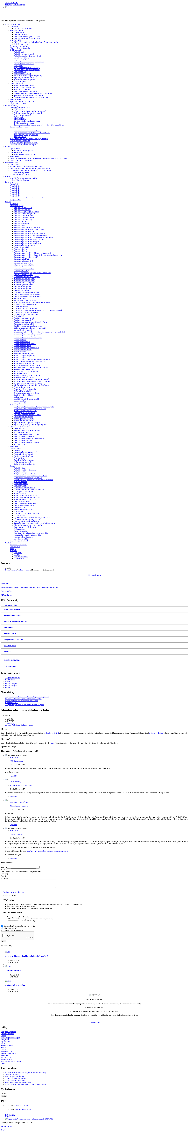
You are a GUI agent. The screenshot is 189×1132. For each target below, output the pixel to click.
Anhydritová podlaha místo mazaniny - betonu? (30, 235)
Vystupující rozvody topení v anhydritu (27, 535)
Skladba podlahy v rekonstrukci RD (26, 348)
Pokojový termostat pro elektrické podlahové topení (32, 133)
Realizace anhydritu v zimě (23, 320)
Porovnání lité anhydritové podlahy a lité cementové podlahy (31, 170)
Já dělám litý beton (20, 482)
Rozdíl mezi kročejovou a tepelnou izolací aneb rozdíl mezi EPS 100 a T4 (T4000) (38, 158)
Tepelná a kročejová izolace (19, 426)
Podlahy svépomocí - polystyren (21, 160)
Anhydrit (17, 450)
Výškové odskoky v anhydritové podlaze (28, 383)
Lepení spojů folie (20, 486)
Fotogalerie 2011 (15, 200)
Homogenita (18, 66)
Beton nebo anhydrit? (21, 247)
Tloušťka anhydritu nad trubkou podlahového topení (32, 359)
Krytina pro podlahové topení (24, 456)
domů (3, 1126)
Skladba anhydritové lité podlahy (25, 91)
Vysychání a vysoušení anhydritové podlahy (29, 95)
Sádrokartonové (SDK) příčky (24, 354)
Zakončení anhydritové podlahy (25, 389)
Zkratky (3, 1063)
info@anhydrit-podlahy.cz (15, 5)
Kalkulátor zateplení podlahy (24, 150)
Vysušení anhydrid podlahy (23, 537)
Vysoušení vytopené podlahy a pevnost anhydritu (31, 533)
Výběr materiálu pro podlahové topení (27, 423)
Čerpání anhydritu (20, 81)
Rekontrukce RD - (11, 703)
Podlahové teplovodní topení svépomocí (28, 113)
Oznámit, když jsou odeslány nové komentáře (19, 926)
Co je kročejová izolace (22, 58)
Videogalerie (14, 184)
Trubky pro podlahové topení (24, 123)
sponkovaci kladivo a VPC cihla (21, 785)
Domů (7, 570)
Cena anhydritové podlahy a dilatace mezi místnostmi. (32, 253)
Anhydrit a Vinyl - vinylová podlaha (26, 212)
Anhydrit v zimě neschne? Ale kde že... (27, 227)
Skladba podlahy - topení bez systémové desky (30, 438)
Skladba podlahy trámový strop (25, 344)
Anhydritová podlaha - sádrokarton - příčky (29, 229)
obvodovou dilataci (52, 733)
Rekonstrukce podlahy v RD (24, 324)
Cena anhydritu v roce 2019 (23, 261)
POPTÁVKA (19, 109)
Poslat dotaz (14, 204)
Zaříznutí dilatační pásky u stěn (24, 464)
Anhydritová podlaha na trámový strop (27, 243)
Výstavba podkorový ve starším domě (27, 375)
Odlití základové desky (22, 501)
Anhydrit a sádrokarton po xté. (24, 214)
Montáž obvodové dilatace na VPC (26, 495)
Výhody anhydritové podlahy (20, 48)
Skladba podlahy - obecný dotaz (25, 336)
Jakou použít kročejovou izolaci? (25, 154)
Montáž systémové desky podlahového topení (30, 111)
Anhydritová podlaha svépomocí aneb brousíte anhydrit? (24, 705)
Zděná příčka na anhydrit (22, 391)
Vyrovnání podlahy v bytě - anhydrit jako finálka (31, 367)
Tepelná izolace (15, 148)
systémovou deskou (156, 733)
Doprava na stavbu (20, 60)
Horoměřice (18, 553)
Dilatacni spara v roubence (19, 806)
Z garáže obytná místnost (22, 387)
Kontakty (8, 1126)
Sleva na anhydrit (20, 352)
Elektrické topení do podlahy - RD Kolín (28, 478)
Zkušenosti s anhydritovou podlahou (26, 393)
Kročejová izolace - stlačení (23, 275)
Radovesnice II (19, 559)
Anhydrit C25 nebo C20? (23, 208)
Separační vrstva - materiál (23, 330)
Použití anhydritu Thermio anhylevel (26, 312)
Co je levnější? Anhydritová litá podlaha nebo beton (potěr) (30, 168)
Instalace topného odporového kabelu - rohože (30, 409)
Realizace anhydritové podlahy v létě (18, 1082)
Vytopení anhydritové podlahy (24, 369)
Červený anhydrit (20, 403)
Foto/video (9, 182)
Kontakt (8, 543)
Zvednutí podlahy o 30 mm (23, 395)
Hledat (3, 1094)
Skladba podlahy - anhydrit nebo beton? (28, 334)
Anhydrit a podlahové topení (24, 54)
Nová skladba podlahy (22, 290)
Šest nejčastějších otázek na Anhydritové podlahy (31, 97)
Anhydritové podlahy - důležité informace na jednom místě (25, 1084)
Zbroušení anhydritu (21, 539)
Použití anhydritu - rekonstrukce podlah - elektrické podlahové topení (38, 310)
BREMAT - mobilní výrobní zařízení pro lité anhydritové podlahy (36, 42)
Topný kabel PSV (20, 137)
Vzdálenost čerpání (20, 373)
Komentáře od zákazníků (18, 545)
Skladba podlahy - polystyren (24, 436)
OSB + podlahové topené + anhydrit (26, 292)
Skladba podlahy (20, 340)
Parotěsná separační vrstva (23, 509)
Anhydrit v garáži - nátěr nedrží (25, 470)
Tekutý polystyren (20, 444)
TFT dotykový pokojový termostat (26, 135)
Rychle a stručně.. (16, 50)
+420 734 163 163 (11, 3)
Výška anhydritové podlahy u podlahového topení (31, 379)
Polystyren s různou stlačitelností (25, 304)
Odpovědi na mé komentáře (13, 930)
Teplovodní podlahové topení (20, 107)
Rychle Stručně (6, 1057)
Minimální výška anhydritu (23, 285)
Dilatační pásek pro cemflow (24, 269)
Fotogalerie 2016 (15, 188)
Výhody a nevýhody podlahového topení (24, 143)
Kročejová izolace (16, 152)
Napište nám (5, 583)
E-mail (4, 869)
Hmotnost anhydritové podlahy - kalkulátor (29, 62)
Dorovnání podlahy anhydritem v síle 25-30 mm (30, 476)
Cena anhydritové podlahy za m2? (26, 257)
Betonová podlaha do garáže (24, 454)
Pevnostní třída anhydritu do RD (25, 300)
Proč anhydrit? (19, 316)
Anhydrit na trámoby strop (23, 219)
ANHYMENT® (15, 40)
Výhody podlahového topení (24, 78)
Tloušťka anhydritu (20, 357)
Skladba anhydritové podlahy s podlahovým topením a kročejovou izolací (39, 332)
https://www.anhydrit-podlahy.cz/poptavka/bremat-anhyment (47, 851)
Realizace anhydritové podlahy (24, 85)
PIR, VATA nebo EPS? (22, 432)
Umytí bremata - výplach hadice (25, 527)
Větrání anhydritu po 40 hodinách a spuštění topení (31, 385)
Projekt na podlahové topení (23, 417)
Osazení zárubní (19, 507)
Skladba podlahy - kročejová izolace (26, 521)
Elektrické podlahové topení (19, 127)
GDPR (7, 1117)
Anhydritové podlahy (12, 24)
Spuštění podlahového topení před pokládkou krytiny (23, 699)
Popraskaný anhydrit (21, 306)
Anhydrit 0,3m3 (19, 468)
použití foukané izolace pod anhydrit (26, 399)
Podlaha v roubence (16, 834)
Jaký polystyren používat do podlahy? (27, 68)
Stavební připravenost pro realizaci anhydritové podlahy (33, 93)
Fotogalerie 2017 (15, 186)
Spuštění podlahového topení (20, 141)
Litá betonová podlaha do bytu (24, 488)
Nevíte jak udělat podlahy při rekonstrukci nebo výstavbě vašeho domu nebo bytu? (29, 587)
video (52, 743)
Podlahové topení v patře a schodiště (26, 513)
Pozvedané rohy (19, 515)
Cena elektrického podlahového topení (27, 131)
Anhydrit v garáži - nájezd (19, 541)
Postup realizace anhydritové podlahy (27, 70)
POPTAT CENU (94, 1022)
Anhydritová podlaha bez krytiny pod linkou (29, 233)
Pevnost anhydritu (20, 298)
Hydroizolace (14, 156)
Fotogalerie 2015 (15, 190)
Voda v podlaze (19, 529)
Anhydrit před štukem (21, 223)
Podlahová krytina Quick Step (20, 180)
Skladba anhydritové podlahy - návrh (27, 36)
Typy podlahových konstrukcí (20, 172)
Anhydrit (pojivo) (20, 52)
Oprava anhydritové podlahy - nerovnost (28, 294)
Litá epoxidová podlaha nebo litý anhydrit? (29, 490)
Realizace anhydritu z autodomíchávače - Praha (30, 322)
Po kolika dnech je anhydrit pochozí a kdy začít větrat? (33, 302)
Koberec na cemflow (21, 484)
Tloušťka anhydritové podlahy (24, 87)
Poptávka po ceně (20, 129)
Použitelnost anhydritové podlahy (25, 308)
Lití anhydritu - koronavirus (23, 492)
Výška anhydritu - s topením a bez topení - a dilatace (32, 381)
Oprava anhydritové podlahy (24, 505)
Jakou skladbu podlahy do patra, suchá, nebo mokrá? (32, 273)
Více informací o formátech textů (14, 892)
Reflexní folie (18, 117)
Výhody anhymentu (21, 44)
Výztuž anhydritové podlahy (24, 377)
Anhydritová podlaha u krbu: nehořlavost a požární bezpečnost (27, 697)
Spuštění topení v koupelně (23, 421)
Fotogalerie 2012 (15, 196)
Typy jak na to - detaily (22, 89)
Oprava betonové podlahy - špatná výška (28, 296)
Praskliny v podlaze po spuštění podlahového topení (32, 517)
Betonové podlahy (11, 162)
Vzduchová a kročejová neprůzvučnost (27, 371)
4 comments (9, 723)
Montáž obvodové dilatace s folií (25, 411)
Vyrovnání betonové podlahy (20, 174)
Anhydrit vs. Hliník (20, 472)
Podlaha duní (18, 511)
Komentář (5, 878)
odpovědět (13, 776)
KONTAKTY (10, 1115)
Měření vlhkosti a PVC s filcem (25, 499)
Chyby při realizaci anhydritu (24, 265)
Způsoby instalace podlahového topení (23, 145)
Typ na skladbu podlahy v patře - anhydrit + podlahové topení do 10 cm (39, 125)
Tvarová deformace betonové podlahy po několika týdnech (34, 523)
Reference (13, 551)
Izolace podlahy (19, 428)
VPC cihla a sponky (17, 761)
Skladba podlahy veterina (23, 350)
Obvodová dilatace (20, 34)
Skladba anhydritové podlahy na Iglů (26, 434)
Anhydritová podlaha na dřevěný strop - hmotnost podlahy (34, 237)
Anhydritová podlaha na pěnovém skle (27, 241)
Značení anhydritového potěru (24, 79)
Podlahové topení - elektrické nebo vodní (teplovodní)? (29, 139)
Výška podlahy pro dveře (23, 462)
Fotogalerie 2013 (15, 194)
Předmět (4, 876)
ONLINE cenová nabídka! (23, 28)
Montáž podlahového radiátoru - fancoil (27, 497)
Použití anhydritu (20, 72)
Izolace (7, 147)
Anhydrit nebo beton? (21, 221)
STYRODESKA (20, 119)
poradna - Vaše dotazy (13, 725)
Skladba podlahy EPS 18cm (23, 440)
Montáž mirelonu (20, 493)
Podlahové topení (11, 105)
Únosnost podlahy (20, 401)
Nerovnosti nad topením (22, 286)
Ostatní (12, 466)
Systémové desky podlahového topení (27, 121)
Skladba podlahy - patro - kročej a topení (28, 338)
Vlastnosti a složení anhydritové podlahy (28, 76)
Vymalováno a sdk (20, 531)
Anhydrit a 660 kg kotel (22, 210)
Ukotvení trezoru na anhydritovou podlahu (28, 525)
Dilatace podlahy (20, 267)
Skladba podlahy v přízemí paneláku (26, 442)
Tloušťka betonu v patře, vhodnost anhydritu (29, 361)
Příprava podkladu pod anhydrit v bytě (27, 519)
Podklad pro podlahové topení (24, 413)
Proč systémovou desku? (22, 115)
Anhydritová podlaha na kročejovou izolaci (29, 239)
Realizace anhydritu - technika (24, 318)
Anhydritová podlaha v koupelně (25, 452)
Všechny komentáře (10, 928)
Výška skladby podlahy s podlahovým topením (30, 424)
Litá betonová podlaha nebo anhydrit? (27, 277)
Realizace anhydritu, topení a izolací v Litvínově (30, 198)
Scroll (3, 1130)
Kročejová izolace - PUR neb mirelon (27, 430)
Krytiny (8, 176)
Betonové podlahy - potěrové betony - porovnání (26, 166)
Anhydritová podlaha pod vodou (25, 474)
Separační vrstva (19, 32)
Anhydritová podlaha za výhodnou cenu (23, 101)
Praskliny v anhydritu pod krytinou (26, 314)
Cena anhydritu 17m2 (21, 259)
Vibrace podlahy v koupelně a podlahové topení (21, 701)
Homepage (5, 874)
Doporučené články (16, 83)
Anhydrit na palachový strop (24, 217)
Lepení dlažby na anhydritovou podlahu (23, 178)
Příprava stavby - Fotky (18, 103)
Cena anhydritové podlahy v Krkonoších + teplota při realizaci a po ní (38, 255)
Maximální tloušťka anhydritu (24, 279)
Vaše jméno (5, 867)
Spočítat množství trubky (22, 74)
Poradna (8, 202)
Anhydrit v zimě (19, 225)
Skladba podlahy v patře (22, 346)
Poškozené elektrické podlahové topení (27, 415)
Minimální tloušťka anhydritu (24, 283)
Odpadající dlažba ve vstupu (24, 460)
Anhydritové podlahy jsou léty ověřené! (27, 56)
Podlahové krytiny (16, 448)
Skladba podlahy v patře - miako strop (27, 38)
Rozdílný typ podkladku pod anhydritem (28, 326)
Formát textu (7, 896)
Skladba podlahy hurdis (22, 342)
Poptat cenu (14, 26)
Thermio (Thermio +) (12, 1074)
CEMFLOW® (15, 164)
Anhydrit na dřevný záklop (23, 216)
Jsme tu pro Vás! (6, 591)
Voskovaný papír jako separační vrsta (27, 365)
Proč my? (13, 549)
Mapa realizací (15, 547)
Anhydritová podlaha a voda (24, 231)
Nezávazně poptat (94, 575)
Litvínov (17, 555)
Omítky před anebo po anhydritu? (25, 503)
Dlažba (3, 1036)
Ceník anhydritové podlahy (19, 46)
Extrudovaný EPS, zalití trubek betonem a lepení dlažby (33, 480)
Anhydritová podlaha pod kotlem (25, 245)
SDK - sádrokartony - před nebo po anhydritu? (30, 328)
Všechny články (15, 99)
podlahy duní (18, 397)
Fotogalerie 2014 (15, 192)
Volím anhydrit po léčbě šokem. (25, 363)
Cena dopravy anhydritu (22, 263)
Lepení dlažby (19, 458)
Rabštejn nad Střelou (21, 557)
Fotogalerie (5, 1040)
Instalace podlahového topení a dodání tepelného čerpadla (34, 407)
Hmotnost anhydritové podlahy (24, 64)
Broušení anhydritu (20, 249)
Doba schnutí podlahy (21, 271)
